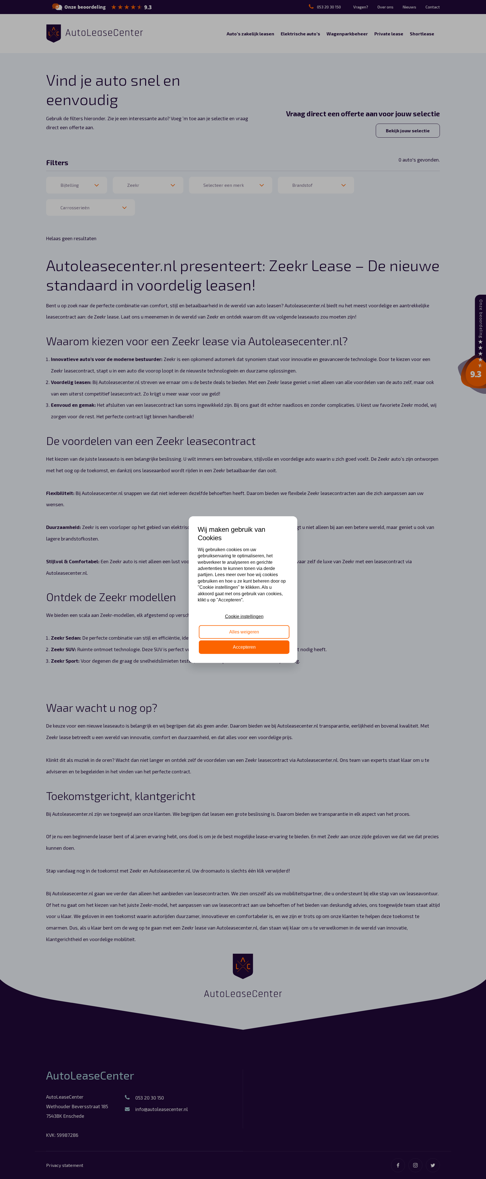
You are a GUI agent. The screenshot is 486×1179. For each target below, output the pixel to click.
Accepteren (244, 647)
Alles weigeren (244, 631)
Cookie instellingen (244, 616)
